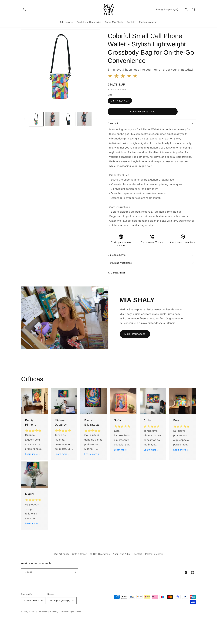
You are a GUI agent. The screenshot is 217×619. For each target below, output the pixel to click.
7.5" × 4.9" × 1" (120, 100)
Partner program (154, 554)
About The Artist (122, 554)
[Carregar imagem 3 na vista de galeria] (68, 119)
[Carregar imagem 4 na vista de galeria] (84, 119)
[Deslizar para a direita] (96, 118)
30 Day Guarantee (100, 554)
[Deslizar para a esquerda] (24, 118)
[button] (24, 9)
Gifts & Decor (79, 554)
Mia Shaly (33, 612)
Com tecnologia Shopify (48, 612)
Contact (138, 554)
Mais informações (135, 334)
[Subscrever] (74, 572)
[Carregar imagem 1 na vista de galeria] (36, 119)
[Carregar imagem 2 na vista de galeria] (52, 119)
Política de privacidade (71, 612)
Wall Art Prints (61, 554)
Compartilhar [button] (118, 272)
